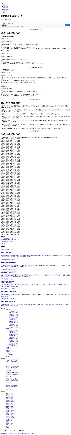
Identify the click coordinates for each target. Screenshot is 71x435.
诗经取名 (9, 411)
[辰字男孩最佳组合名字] (7, 279)
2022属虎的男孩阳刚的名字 (9, 272)
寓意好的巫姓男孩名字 (7, 252)
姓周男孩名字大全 (13, 324)
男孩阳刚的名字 (10, 401)
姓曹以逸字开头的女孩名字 (8, 291)
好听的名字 (6, 9)
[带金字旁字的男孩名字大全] (8, 259)
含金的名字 (9, 394)
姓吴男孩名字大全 (13, 321)
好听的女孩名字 (10, 413)
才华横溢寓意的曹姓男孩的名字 (8, 239)
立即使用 (67, 24)
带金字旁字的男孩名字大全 (8, 262)
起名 (2, 107)
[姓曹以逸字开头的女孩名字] (8, 288)
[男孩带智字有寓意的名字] (7, 298)
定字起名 (5, 7)
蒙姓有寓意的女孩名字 (11, 386)
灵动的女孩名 (10, 396)
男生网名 (11, 354)
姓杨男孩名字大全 (13, 318)
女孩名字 (5, 6)
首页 (4, 3)
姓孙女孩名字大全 (13, 346)
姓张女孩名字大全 (13, 330)
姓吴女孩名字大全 (13, 340)
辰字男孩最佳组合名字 (7, 282)
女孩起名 (9, 424)
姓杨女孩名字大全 (13, 337)
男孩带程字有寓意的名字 (12, 380)
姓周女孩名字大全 (13, 343)
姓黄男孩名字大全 (13, 320)
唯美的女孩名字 (10, 410)
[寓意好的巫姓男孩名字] (7, 249)
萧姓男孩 (9, 419)
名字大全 (5, 243)
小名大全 (8, 351)
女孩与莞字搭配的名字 (11, 361)
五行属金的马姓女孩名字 (12, 367)
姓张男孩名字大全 (13, 311)
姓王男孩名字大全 (13, 312)
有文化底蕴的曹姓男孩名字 (7, 238)
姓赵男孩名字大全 (13, 322)
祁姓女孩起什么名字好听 (12, 374)
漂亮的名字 (9, 398)
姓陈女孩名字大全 (13, 335)
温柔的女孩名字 (10, 406)
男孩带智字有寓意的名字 (8, 301)
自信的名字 (9, 404)
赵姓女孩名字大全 (13, 341)
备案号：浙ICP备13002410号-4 (12, 433)
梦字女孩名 (9, 397)
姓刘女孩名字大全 (13, 334)
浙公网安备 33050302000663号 (29, 433)
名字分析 (5, 10)
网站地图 (3, 433)
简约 (8, 426)
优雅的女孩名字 (10, 416)
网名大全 (5, 12)
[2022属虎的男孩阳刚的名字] (8, 269)
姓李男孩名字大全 (13, 314)
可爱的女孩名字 (10, 417)
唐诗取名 (9, 414)
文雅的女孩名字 (10, 407)
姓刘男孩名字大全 (13, 315)
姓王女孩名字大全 (13, 331)
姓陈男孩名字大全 (13, 317)
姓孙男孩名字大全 (13, 327)
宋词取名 (9, 409)
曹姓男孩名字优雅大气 (6, 241)
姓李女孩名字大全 (13, 333)
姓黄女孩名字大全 (13, 338)
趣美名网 (21, 430)
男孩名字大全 (10, 400)
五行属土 (9, 422)
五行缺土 (9, 420)
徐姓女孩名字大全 (13, 344)
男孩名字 (5, 5)
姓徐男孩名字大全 (13, 325)
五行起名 (8, 348)
